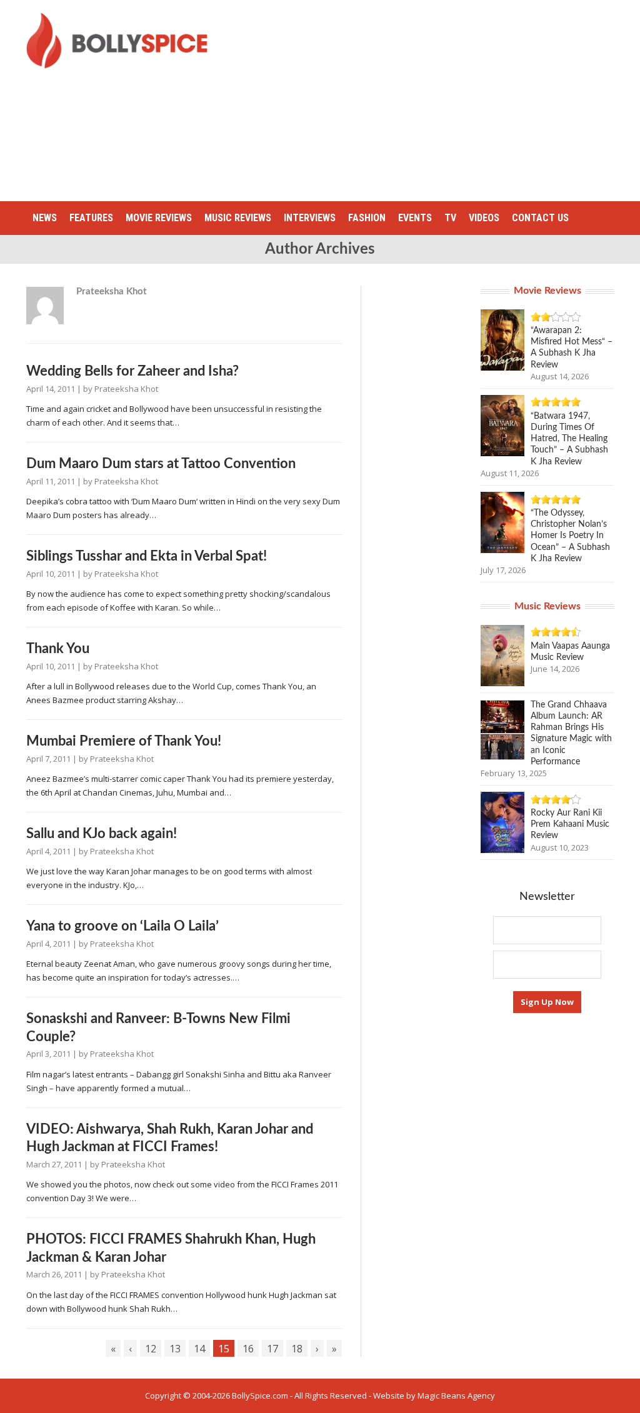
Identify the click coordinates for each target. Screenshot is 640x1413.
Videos (484, 218)
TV (450, 218)
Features (91, 218)
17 (272, 1349)
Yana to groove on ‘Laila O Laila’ (122, 926)
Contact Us (540, 218)
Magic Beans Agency (456, 1395)
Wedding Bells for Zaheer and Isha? (132, 371)
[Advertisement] (433, 99)
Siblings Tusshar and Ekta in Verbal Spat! (146, 556)
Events (415, 218)
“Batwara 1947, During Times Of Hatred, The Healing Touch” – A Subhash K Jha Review (569, 439)
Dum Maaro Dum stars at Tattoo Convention (161, 464)
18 (296, 1349)
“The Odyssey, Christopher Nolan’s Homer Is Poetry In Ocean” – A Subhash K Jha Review (570, 536)
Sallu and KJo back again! (101, 834)
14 (199, 1349)
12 (150, 1349)
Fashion (367, 218)
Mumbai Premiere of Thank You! (123, 741)
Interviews (310, 218)
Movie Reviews (159, 218)
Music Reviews (237, 218)
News (44, 218)
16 (248, 1349)
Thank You (57, 649)
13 (175, 1349)
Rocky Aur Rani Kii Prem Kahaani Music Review (570, 824)
